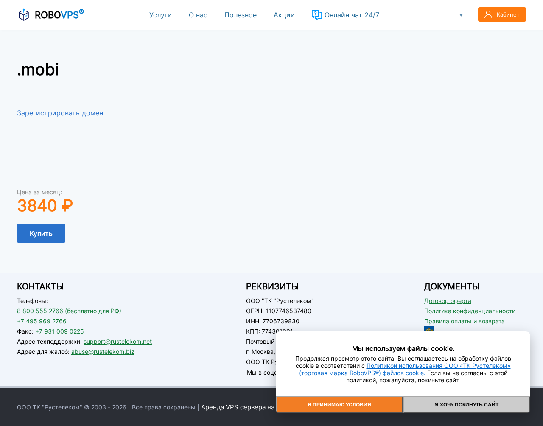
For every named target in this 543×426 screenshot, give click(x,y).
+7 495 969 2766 (42, 321)
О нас (198, 15)
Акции (284, 15)
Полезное (240, 15)
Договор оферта (447, 300)
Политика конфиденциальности (469, 310)
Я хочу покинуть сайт (466, 405)
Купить (41, 233)
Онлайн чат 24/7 (352, 15)
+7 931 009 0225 (59, 331)
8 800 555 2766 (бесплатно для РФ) (69, 310)
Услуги (160, 15)
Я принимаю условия (339, 405)
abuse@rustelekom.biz (102, 351)
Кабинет (508, 14)
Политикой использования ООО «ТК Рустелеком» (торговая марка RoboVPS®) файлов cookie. (405, 369)
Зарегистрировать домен (60, 113)
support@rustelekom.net (118, 341)
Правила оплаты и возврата (464, 321)
